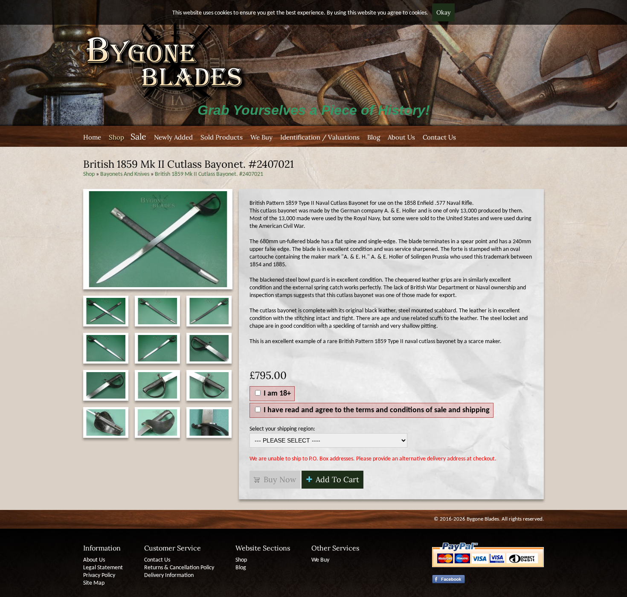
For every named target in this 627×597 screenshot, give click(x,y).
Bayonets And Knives (124, 174)
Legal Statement (103, 568)
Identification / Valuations (320, 137)
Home (92, 137)
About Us (401, 137)
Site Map (93, 583)
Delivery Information (169, 575)
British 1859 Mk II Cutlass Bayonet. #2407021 (209, 174)
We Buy (261, 137)
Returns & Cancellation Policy (179, 568)
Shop (116, 137)
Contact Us (439, 137)
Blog (373, 137)
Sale (138, 136)
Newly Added (173, 137)
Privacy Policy (99, 575)
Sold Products (221, 137)
